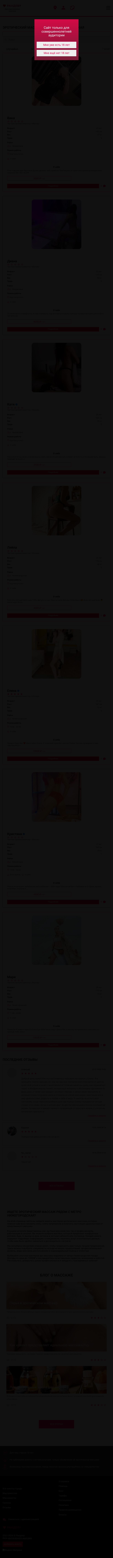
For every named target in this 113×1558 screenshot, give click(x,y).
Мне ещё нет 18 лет (56, 53)
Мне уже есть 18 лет (56, 45)
